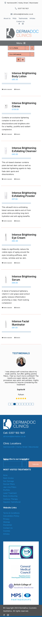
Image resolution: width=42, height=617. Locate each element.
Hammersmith (12, 3)
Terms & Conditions (11, 513)
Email (24, 459)
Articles (6, 534)
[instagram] (23, 23)
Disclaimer (7, 525)
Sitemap (6, 522)
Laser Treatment (10, 493)
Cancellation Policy (11, 516)
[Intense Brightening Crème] (5, 106)
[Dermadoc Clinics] (22, 29)
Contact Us (7, 528)
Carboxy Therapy (10, 499)
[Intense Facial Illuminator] (5, 324)
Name (5, 459)
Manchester (34, 3)
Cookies (6, 531)
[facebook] (19, 23)
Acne (5, 475)
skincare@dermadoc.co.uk (23, 14)
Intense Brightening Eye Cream (24, 236)
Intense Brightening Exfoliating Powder (24, 194)
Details (18, 89)
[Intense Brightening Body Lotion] (5, 76)
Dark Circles (8, 478)
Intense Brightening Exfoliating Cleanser (24, 149)
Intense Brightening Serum (24, 278)
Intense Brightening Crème (24, 104)
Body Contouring (10, 496)
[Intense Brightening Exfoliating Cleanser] (5, 151)
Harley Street (23, 3)
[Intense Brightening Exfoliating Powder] (5, 195)
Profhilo (6, 490)
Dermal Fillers (9, 484)
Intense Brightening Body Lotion (24, 75)
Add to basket (7, 89)
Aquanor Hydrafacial (12, 502)
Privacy (6, 519)
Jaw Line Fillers (9, 487)
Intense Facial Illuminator (20, 323)
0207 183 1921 (23, 8)
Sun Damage (8, 481)
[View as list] (23, 60)
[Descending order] (32, 48)
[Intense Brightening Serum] (5, 279)
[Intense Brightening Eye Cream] (5, 237)
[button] (9, 404)
